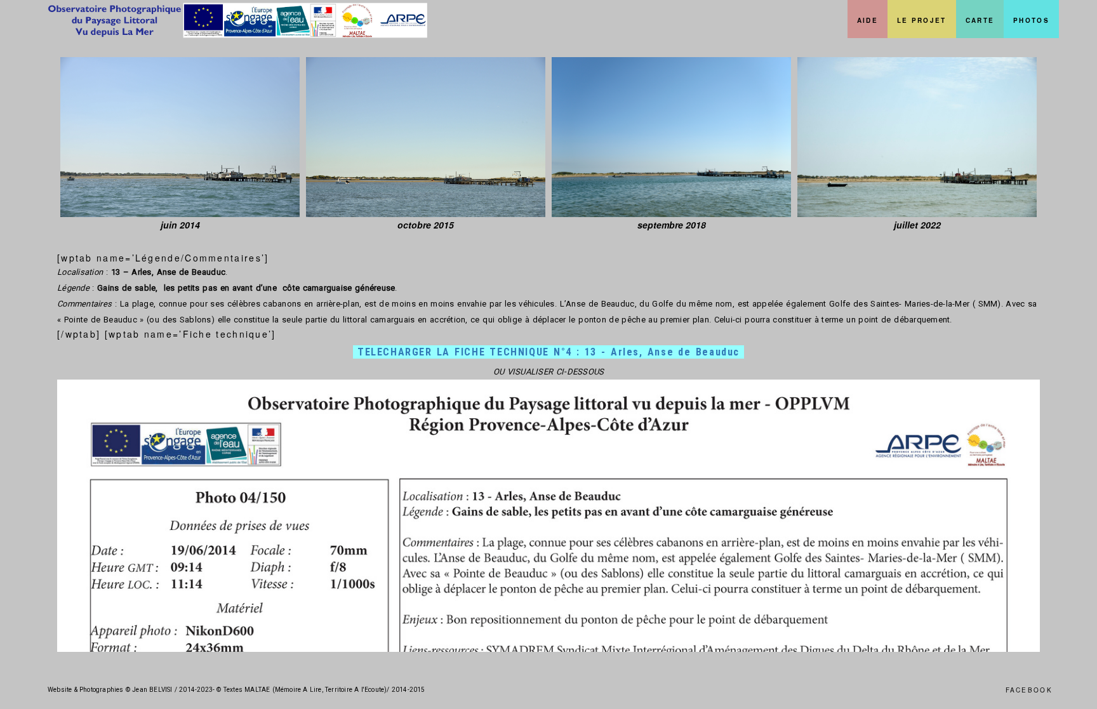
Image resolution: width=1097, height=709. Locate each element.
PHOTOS (1031, 20)
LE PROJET (922, 20)
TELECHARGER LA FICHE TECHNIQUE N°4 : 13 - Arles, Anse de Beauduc (548, 352)
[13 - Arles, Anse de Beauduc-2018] (671, 137)
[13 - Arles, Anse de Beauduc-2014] (180, 137)
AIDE (867, 20)
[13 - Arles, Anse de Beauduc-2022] (917, 137)
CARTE (980, 20)
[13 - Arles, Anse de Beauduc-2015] (425, 137)
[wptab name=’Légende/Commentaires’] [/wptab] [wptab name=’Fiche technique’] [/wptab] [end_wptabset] (547, 435)
